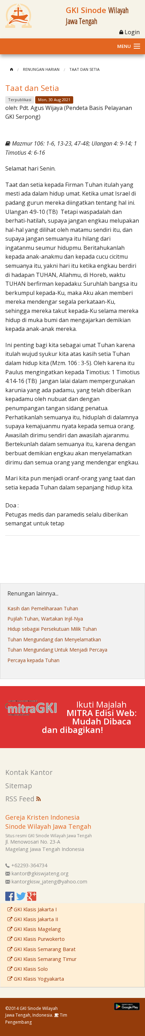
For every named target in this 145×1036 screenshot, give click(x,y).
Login (131, 32)
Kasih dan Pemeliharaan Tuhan (42, 608)
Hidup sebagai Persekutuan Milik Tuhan (52, 628)
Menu (124, 46)
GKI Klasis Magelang (36, 929)
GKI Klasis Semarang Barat (44, 949)
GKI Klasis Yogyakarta (38, 978)
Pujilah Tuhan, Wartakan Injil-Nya (45, 618)
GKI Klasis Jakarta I (34, 909)
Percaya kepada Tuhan (33, 660)
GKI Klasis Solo (30, 969)
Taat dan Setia (84, 69)
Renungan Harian (41, 69)
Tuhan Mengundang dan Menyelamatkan (54, 639)
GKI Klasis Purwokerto (38, 939)
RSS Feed (20, 798)
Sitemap (18, 785)
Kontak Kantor (28, 772)
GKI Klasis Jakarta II (35, 919)
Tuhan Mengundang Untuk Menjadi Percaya (57, 649)
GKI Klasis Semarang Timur (44, 959)
